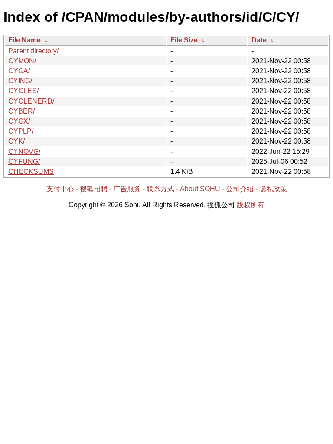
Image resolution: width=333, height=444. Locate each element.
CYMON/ (22, 61)
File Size (184, 40)
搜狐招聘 (94, 189)
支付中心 (60, 189)
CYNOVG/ (24, 151)
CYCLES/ (23, 91)
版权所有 (250, 205)
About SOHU (200, 189)
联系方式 (160, 189)
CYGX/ (19, 121)
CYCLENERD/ (31, 101)
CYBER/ (21, 111)
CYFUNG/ (24, 161)
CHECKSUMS (31, 171)
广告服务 (127, 189)
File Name (24, 40)
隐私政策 (273, 189)
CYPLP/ (20, 131)
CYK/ (16, 141)
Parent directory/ (33, 51)
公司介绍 (240, 189)
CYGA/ (19, 71)
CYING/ (20, 81)
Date (259, 40)
